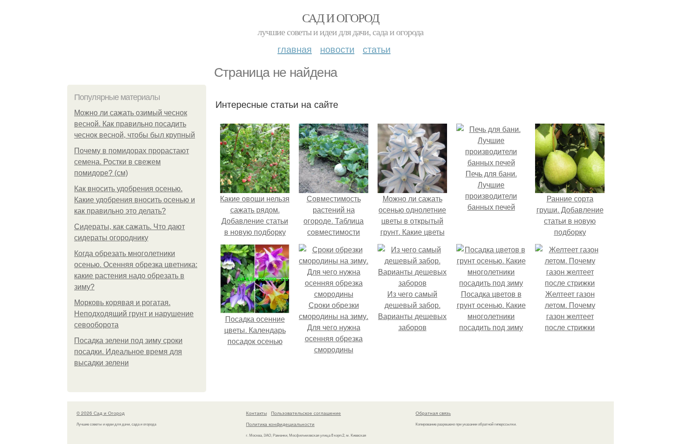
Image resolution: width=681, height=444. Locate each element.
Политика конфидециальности (280, 424)
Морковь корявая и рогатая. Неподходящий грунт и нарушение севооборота (134, 314)
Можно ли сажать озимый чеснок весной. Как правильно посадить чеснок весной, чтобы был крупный (134, 124)
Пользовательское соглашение (306, 413)
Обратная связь (433, 413)
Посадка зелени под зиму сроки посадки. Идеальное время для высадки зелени (128, 352)
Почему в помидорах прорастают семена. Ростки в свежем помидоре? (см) (131, 162)
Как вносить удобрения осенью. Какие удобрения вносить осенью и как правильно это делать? (134, 200)
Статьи (377, 49)
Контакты (256, 413)
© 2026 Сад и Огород (100, 413)
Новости (337, 49)
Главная (294, 49)
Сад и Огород (340, 17)
